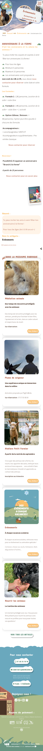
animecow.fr (15, 744)
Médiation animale (14, 298)
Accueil (10, 33)
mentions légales (29, 744)
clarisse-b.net (29, 746)
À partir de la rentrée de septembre (20, 454)
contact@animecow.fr (22, 670)
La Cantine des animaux (15, 606)
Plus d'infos (32, 331)
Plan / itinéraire (22, 684)
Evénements (11, 527)
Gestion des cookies (12, 746)
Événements (22, 33)
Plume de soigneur (14, 377)
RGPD (37, 744)
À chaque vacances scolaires (17, 533)
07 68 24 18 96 (22, 661)
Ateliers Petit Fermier (16, 448)
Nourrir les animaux (15, 600)
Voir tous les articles (21, 634)
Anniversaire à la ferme (16, 43)
